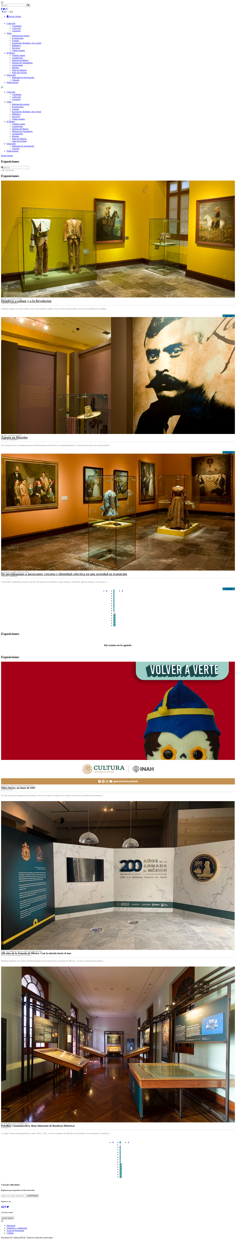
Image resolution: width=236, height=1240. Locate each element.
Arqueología (17, 65)
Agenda (15, 40)
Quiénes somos (18, 55)
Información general (20, 36)
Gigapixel (16, 31)
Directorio (11, 1225)
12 (114, 618)
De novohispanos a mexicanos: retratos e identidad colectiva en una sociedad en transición (64, 574)
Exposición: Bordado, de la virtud (26, 43)
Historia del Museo (20, 60)
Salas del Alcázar (19, 72)
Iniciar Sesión (15, 16)
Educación (11, 75)
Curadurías (16, 26)
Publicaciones (12, 82)
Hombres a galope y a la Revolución (26, 301)
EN (11, 12)
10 (114, 613)
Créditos (10, 1233)
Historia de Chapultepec (22, 63)
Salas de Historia (19, 70)
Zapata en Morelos (14, 437)
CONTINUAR (32, 1196)
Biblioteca (16, 45)
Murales (15, 68)
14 (114, 623)
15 (114, 625)
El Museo (11, 53)
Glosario (15, 80)
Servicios (16, 48)
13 (114, 620)
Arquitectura (17, 58)
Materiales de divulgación (23, 77)
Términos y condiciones (17, 1228)
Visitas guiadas (18, 50)
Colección (11, 23)
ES (5, 12)
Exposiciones (17, 38)
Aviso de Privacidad (15, 1230)
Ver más (228, 316)
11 (114, 615)
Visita (9, 33)
